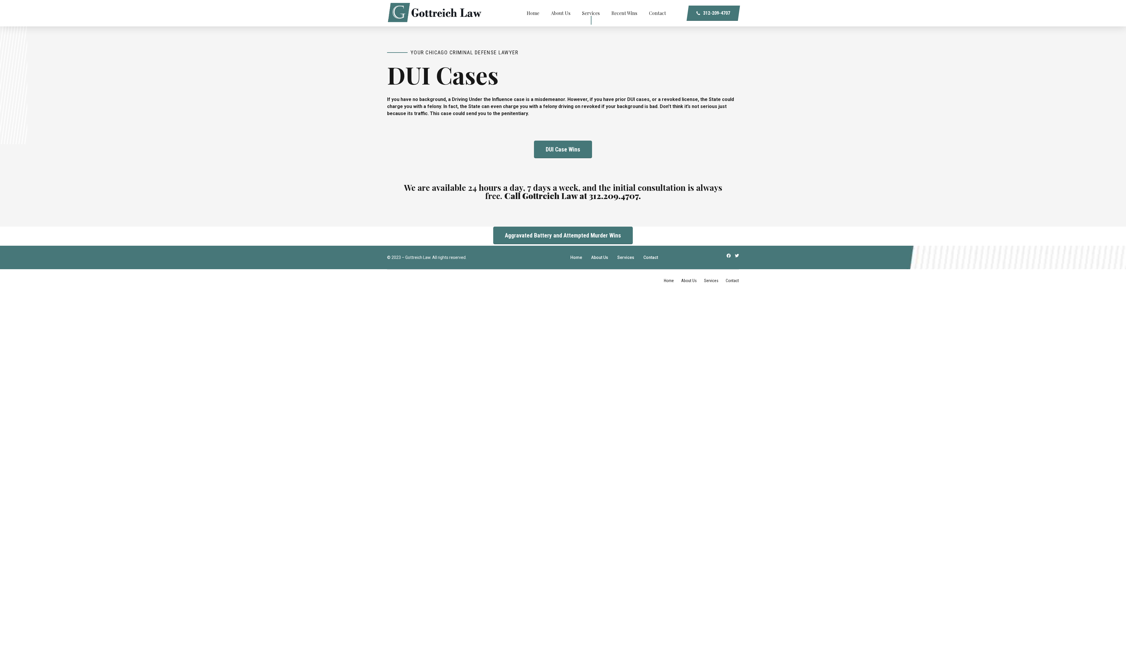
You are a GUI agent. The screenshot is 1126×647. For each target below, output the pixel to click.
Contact (657, 13)
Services (591, 13)
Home (533, 13)
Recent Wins (624, 13)
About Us (560, 13)
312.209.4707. (615, 195)
